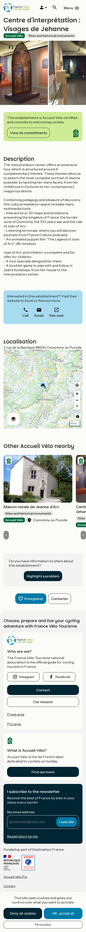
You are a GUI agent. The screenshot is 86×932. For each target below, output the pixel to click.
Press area (15, 714)
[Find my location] (77, 385)
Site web (56, 315)
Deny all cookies (23, 913)
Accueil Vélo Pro (15, 877)
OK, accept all (63, 913)
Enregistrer (33, 598)
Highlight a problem (43, 576)
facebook (63, 677)
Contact (43, 690)
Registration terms (22, 836)
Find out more (43, 772)
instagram (26, 677)
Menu (68, 8)
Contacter (59, 598)
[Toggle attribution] (77, 416)
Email (38, 315)
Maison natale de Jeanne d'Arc (31, 506)
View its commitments (28, 133)
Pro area (14, 724)
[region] (43, 389)
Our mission (43, 702)
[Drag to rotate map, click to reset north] (77, 406)
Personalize (43, 924)
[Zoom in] (77, 394)
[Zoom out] (77, 400)
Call (25, 315)
